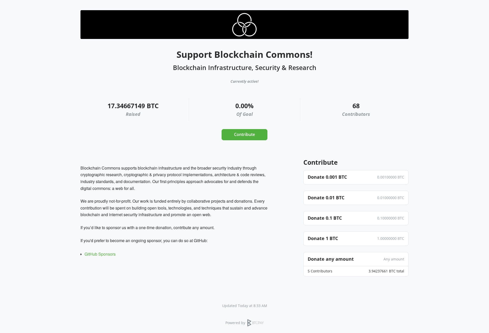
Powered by (235, 322)
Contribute (244, 134)
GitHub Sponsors (100, 254)
